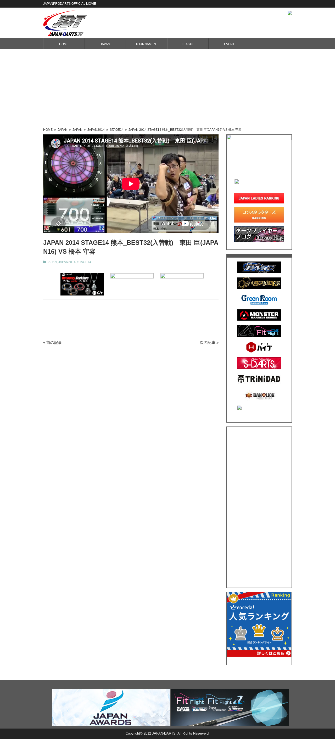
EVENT (229, 44)
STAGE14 (84, 262)
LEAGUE (188, 44)
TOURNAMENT (147, 44)
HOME (64, 44)
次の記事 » (209, 342)
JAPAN (105, 44)
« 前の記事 (52, 342)
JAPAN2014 (67, 262)
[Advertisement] (167, 88)
